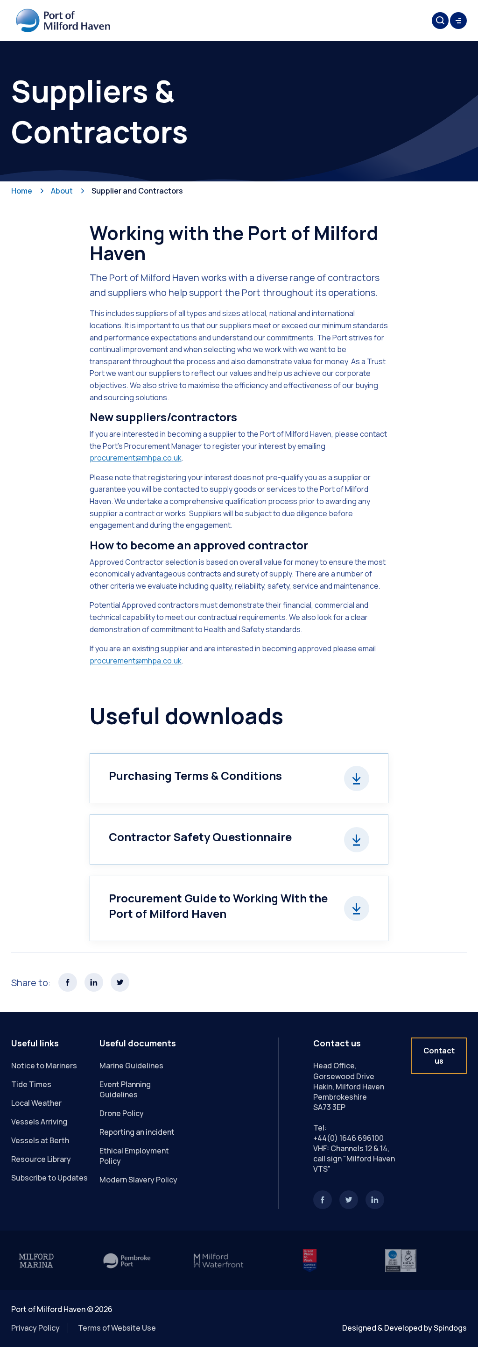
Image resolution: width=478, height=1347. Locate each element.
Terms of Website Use (117, 1328)
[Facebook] (322, 1199)
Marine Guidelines (131, 1065)
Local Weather (36, 1103)
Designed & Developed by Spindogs (404, 1328)
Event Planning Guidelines (125, 1089)
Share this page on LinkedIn (93, 982)
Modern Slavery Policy (138, 1179)
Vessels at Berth (40, 1140)
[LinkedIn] (375, 1199)
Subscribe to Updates (49, 1178)
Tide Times (31, 1084)
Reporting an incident (137, 1132)
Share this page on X (120, 982)
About (62, 191)
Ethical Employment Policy (134, 1155)
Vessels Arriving (39, 1121)
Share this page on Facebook (67, 982)
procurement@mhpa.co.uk (136, 660)
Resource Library (41, 1159)
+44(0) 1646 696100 (348, 1138)
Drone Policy (121, 1113)
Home (21, 191)
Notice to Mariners (44, 1065)
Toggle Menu (458, 20)
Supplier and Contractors (137, 191)
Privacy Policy (35, 1328)
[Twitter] (348, 1199)
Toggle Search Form (440, 20)
